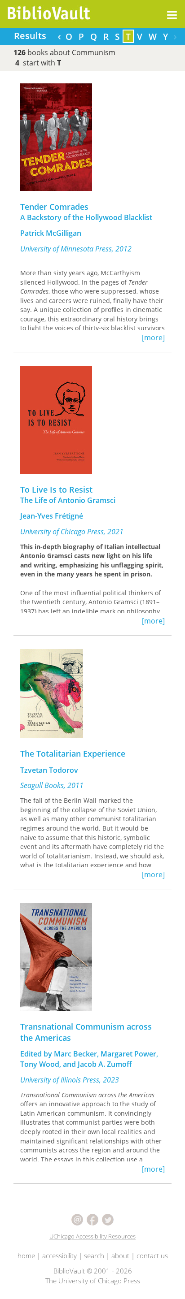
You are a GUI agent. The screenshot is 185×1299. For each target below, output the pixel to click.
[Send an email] (78, 1219)
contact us (152, 1255)
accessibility (59, 1255)
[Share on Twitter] (108, 1219)
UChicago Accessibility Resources (92, 1236)
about (120, 1255)
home (26, 1255)
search (94, 1255)
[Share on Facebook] (93, 1219)
